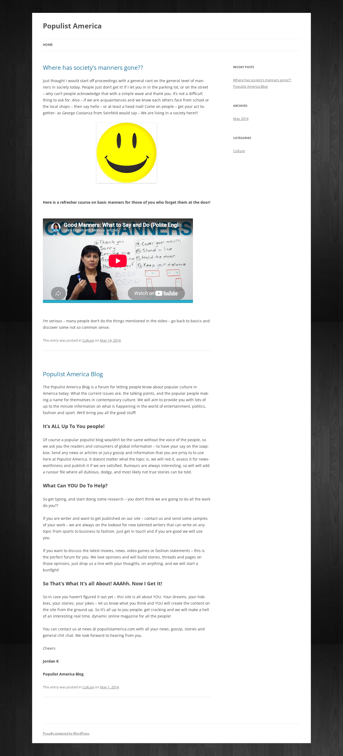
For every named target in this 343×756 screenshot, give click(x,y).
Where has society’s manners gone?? (93, 67)
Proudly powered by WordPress (66, 733)
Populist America (72, 26)
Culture (88, 340)
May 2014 (240, 118)
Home (48, 44)
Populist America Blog (73, 374)
